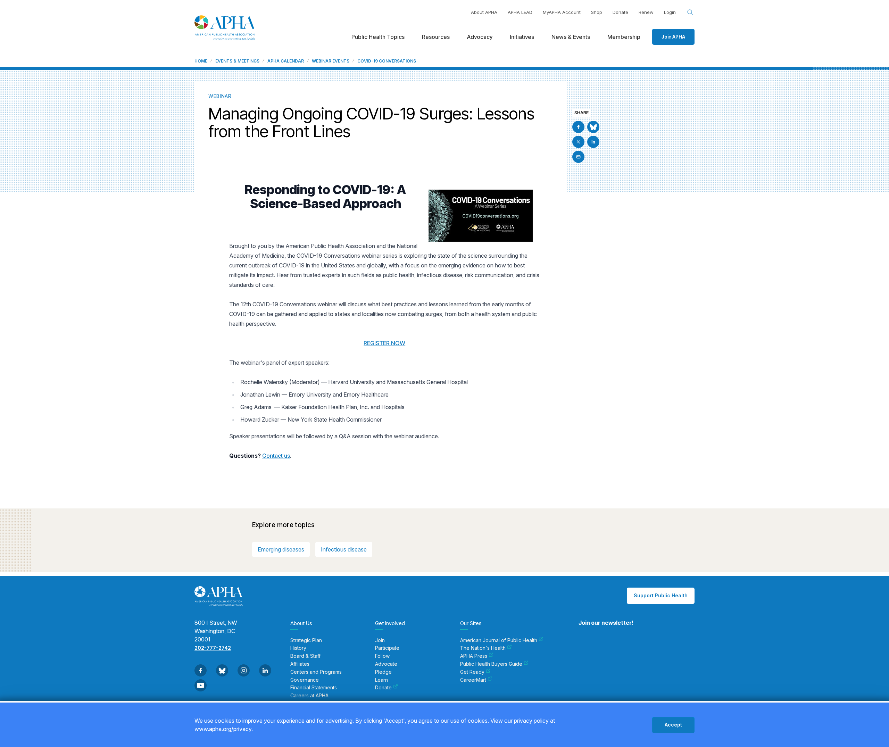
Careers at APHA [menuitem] (309, 695)
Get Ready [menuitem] (472, 672)
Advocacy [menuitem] (479, 36)
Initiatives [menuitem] (522, 36)
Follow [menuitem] (382, 656)
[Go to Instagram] (244, 670)
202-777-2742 (212, 648)
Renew (646, 12)
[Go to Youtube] (200, 685)
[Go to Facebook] (578, 127)
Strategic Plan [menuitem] (306, 640)
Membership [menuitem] (623, 36)
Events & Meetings (237, 61)
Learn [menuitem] (381, 680)
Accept (673, 725)
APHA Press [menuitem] (473, 656)
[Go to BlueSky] (593, 127)
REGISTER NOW (384, 343)
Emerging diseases (281, 549)
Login (670, 12)
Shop (596, 12)
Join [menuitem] (380, 640)
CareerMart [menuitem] (473, 680)
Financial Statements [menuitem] (313, 687)
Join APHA (673, 37)
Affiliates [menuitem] (299, 664)
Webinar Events (330, 61)
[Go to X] (578, 142)
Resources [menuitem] (436, 36)
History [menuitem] (298, 648)
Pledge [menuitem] (383, 672)
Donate (620, 12)
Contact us (276, 455)
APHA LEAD (520, 12)
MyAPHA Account (562, 12)
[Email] (578, 157)
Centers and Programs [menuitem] (316, 672)
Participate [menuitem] (387, 648)
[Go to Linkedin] (593, 142)
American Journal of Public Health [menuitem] (498, 640)
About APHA (484, 12)
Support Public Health (661, 595)
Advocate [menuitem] (386, 664)
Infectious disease (344, 549)
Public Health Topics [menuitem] (378, 36)
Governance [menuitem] (304, 680)
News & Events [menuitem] (570, 36)
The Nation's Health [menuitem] (483, 648)
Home (200, 61)
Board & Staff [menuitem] (305, 656)
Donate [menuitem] (383, 687)
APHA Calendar (285, 61)
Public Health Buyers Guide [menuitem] (491, 664)
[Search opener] (690, 12)
